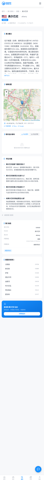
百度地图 (8, 126)
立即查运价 (22, 314)
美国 (17, 11)
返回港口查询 (8, 215)
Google (21, 126)
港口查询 (10, 11)
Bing (15, 126)
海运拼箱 (35, 134)
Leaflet (26, 120)
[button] (22, 103)
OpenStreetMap (35, 120)
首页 (3, 11)
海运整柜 (25, 134)
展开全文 (7, 75)
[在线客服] (38, 469)
